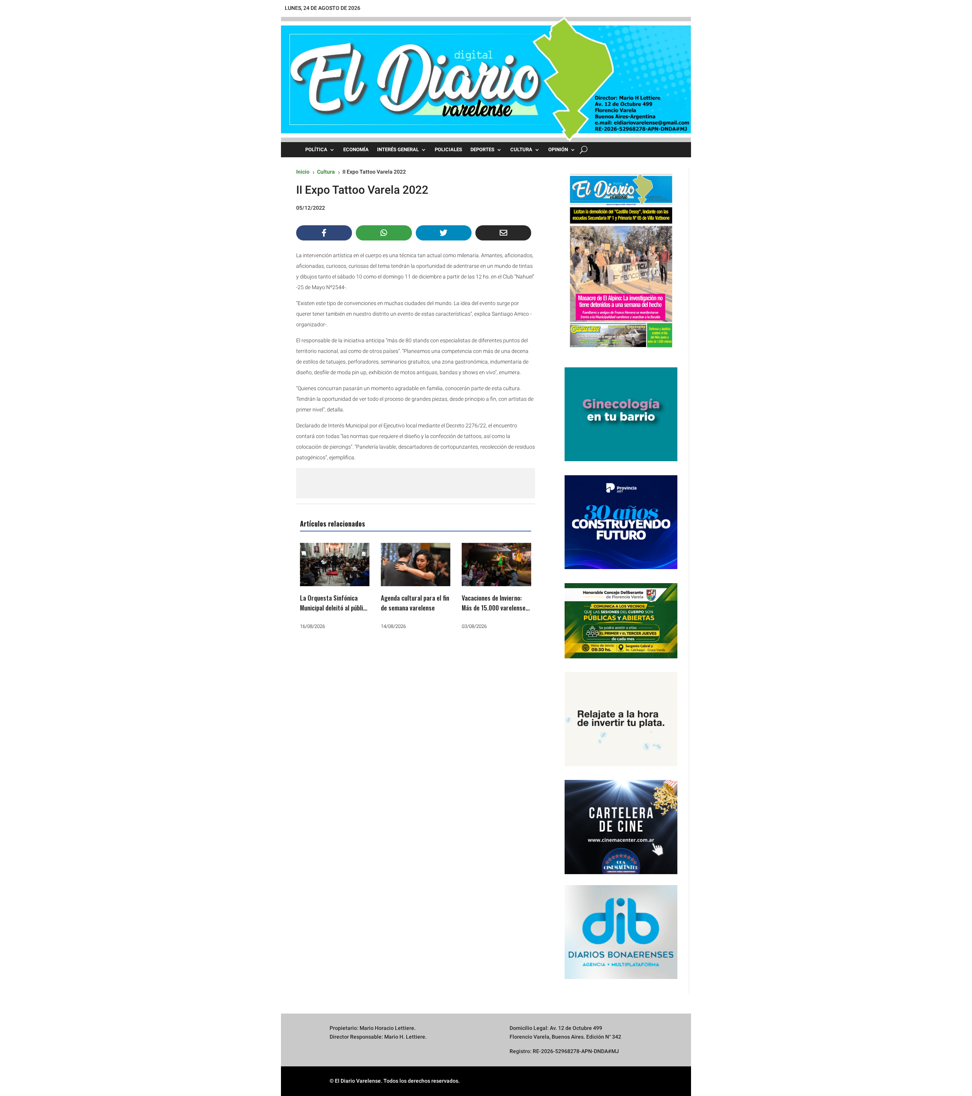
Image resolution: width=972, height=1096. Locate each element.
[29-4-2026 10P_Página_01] (621, 351)
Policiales (448, 149)
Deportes (482, 149)
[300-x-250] (621, 459)
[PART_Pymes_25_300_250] (621, 567)
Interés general (398, 149)
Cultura (521, 149)
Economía (356, 149)
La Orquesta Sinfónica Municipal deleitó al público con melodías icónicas (334, 607)
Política (316, 149)
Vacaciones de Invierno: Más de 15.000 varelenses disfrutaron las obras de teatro (495, 612)
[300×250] (621, 764)
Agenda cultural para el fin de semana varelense (415, 602)
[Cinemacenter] (621, 827)
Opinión (558, 149)
